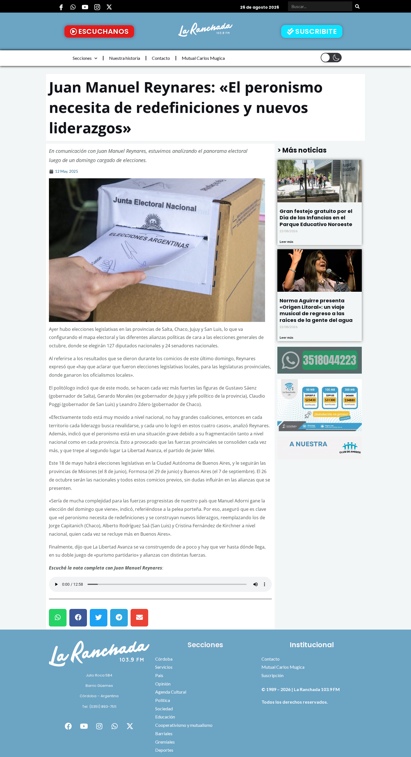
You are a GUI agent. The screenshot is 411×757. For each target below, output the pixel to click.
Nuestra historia (124, 58)
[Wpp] (73, 7)
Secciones (82, 58)
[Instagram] (97, 7)
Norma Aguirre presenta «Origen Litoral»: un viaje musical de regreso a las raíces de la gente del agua (316, 310)
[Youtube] (85, 7)
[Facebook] (61, 7)
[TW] (109, 7)
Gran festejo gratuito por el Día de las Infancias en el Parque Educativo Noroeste (316, 218)
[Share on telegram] (119, 618)
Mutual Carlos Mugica (203, 58)
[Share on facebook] (78, 618)
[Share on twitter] (98, 618)
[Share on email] (139, 618)
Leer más (286, 241)
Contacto (161, 58)
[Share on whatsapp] (58, 618)
